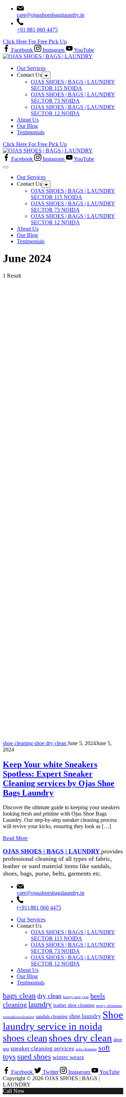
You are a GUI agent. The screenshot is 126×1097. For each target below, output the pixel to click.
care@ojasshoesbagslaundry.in (50, 15)
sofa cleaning (86, 1049)
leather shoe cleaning (73, 1005)
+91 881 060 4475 (37, 30)
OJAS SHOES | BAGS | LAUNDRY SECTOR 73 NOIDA (73, 97)
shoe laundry (85, 1016)
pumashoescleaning (18, 1017)
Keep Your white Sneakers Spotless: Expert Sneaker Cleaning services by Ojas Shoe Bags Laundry (58, 778)
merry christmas (109, 1006)
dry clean (49, 996)
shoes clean (25, 1038)
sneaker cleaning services (42, 1048)
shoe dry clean (51, 743)
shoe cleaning (18, 743)
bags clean (19, 996)
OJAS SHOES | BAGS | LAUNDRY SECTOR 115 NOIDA (73, 85)
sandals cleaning (52, 1016)
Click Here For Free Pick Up (35, 42)
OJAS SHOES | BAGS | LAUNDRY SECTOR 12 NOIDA (73, 110)
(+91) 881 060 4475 (39, 908)
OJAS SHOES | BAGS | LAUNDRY (52, 851)
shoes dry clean (80, 1037)
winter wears (68, 1057)
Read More (15, 838)
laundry (40, 1004)
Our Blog (27, 126)
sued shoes (34, 1056)
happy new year (76, 997)
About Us (27, 120)
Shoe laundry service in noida (63, 1020)
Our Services (31, 68)
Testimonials (30, 132)
